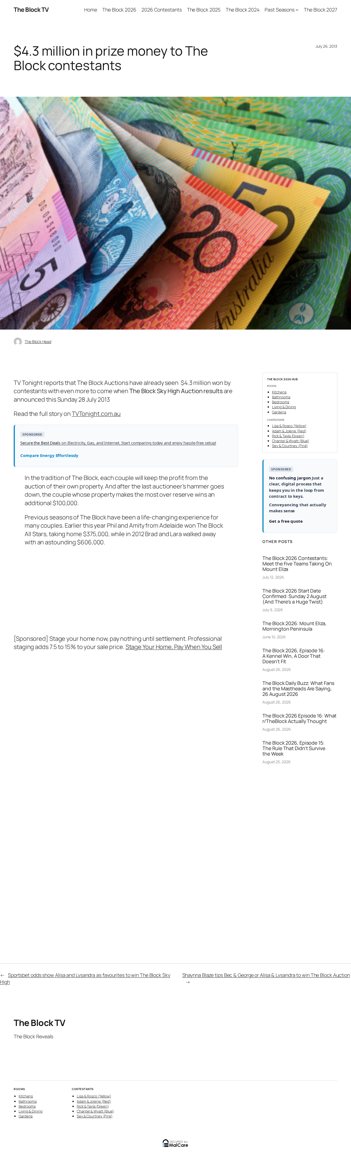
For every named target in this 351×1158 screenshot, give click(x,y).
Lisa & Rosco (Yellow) (289, 425)
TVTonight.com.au (96, 414)
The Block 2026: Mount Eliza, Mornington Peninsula (294, 626)
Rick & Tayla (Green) (288, 435)
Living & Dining (284, 406)
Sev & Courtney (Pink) (290, 445)
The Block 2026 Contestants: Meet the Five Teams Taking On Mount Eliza (297, 563)
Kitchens (279, 392)
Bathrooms (281, 396)
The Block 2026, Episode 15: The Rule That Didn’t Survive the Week (293, 748)
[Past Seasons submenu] (297, 9)
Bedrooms (280, 401)
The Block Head (38, 341)
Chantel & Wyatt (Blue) (290, 440)
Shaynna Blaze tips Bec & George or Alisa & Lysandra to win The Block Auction (266, 975)
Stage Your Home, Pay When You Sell (174, 647)
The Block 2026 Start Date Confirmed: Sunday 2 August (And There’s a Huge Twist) (294, 596)
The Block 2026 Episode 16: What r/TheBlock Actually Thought (299, 718)
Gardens (279, 412)
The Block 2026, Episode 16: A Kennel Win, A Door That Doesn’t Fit (293, 656)
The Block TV (31, 9)
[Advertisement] (126, 590)
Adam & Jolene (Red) (289, 430)
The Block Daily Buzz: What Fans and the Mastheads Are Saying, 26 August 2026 (298, 688)
